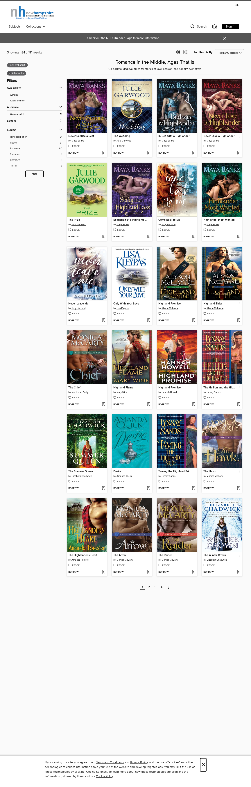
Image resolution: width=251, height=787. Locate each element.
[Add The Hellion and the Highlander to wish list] (238, 404)
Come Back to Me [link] (169, 220)
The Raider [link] (165, 555)
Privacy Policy (139, 762)
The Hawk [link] (209, 471)
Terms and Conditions (110, 762)
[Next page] (168, 587)
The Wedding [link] (121, 136)
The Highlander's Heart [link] (82, 555)
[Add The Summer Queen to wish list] (103, 488)
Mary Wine (121, 392)
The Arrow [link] (119, 555)
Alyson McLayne (170, 308)
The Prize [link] (74, 220)
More (34, 173)
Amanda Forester (80, 559)
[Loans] (214, 27)
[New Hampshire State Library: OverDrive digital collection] (32, 13)
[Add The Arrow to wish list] (148, 572)
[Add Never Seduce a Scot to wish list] (103, 153)
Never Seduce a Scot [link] (81, 136)
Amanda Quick (124, 476)
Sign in (230, 27)
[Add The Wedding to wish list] (148, 153)
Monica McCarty (79, 392)
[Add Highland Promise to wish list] (193, 320)
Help (236, 5)
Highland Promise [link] (169, 303)
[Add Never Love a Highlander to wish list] (238, 153)
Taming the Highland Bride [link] (175, 471)
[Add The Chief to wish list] (103, 404)
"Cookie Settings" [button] (96, 772)
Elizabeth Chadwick (81, 476)
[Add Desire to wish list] (148, 488)
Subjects (15, 27)
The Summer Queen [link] (80, 471)
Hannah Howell (169, 392)
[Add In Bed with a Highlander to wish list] (193, 153)
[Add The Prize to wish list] (103, 236)
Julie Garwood (123, 140)
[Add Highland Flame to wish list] (148, 404)
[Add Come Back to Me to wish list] (193, 236)
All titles (14, 95)
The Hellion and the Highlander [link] (220, 387)
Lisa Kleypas (122, 308)
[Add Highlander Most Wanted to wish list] (238, 236)
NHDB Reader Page (119, 38)
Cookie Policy (104, 776)
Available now (17, 100)
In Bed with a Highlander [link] (173, 136)
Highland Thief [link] (212, 303)
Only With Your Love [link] (126, 303)
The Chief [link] (74, 387)
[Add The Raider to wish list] (193, 572)
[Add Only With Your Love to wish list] (148, 320)
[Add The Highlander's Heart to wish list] (103, 572)
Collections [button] (34, 27)
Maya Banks (77, 140)
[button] (198, 27)
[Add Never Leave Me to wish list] (103, 320)
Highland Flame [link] (123, 387)
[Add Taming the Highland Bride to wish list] (193, 488)
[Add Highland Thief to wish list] (238, 320)
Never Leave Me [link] (78, 303)
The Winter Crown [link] (214, 555)
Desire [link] (117, 471)
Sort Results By (202, 52)
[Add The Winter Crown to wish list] (238, 572)
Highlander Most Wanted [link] (219, 220)
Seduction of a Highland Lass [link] (130, 220)
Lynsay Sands (213, 392)
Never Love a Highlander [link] (218, 136)
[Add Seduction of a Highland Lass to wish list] (148, 236)
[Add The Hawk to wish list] (238, 488)
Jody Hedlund (168, 224)
